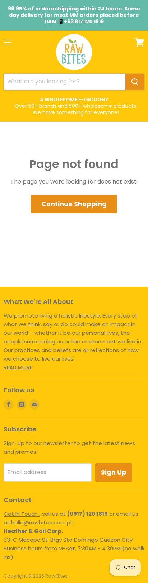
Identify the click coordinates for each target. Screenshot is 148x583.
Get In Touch (21, 514)
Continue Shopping (74, 203)
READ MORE (18, 367)
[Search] (134, 82)
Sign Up (113, 472)
